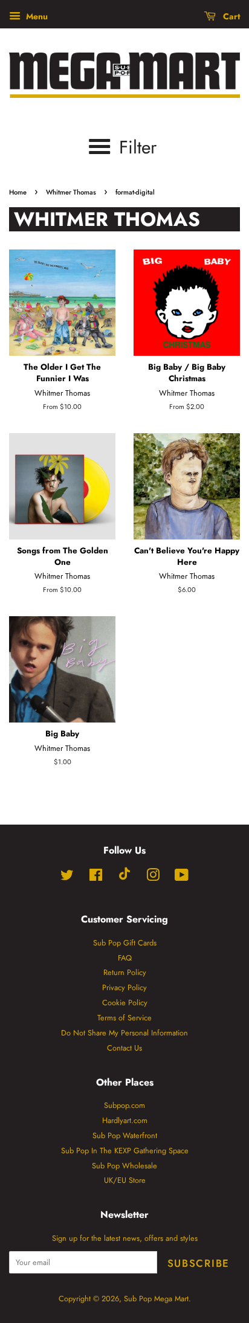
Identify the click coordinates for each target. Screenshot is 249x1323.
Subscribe (198, 1263)
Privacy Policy (124, 987)
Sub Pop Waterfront (124, 1135)
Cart (230, 16)
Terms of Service (124, 1017)
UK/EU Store (125, 1180)
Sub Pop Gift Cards (125, 942)
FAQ (125, 958)
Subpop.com (124, 1105)
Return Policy (124, 972)
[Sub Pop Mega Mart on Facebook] (96, 877)
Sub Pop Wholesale (124, 1165)
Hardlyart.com (124, 1120)
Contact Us (124, 1048)
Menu (36, 16)
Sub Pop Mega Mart (156, 1298)
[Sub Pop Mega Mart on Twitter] (67, 877)
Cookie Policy (124, 1002)
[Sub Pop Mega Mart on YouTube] (182, 877)
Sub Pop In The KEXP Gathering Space (125, 1150)
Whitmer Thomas (71, 192)
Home (18, 192)
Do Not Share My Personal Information (124, 1032)
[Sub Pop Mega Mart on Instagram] (153, 877)
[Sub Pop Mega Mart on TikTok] (124, 877)
